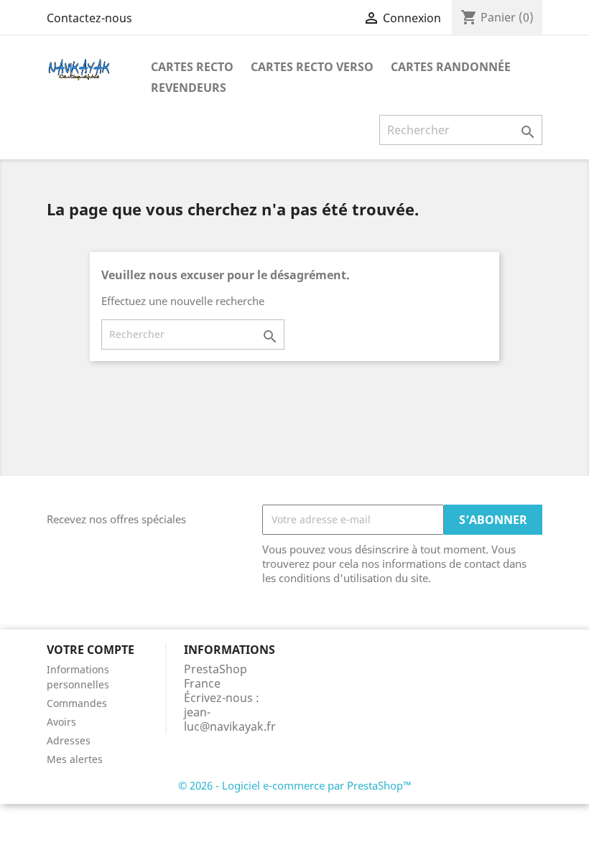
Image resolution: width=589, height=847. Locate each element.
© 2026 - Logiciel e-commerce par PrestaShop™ (295, 785)
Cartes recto (192, 67)
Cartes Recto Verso (312, 67)
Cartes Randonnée (451, 67)
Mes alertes (75, 759)
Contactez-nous (89, 18)
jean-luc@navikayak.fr (230, 719)
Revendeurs (188, 87)
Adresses (69, 740)
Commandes (77, 703)
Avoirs (61, 722)
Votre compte (90, 650)
